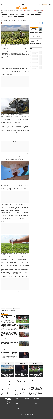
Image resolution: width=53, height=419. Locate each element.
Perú (31, 4)
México (29, 4)
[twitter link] (8, 403)
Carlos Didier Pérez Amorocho (11, 10)
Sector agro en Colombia (4, 310)
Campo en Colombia (9, 308)
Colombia (23, 4)
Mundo (39, 4)
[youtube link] (6, 404)
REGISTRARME (44, 4)
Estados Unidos (19, 4)
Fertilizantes (3, 308)
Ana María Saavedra (4, 10)
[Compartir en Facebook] (20, 48)
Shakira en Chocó (17, 10)
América (17, 399)
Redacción (26, 399)
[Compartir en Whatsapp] (18, 48)
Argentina (14, 4)
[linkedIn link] (9, 404)
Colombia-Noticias (12, 310)
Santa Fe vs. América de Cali (27, 10)
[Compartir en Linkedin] (24, 48)
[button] (1, 4)
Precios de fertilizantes (16, 308)
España (26, 4)
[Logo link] (22, 8)
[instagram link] (9, 403)
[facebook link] (6, 403)
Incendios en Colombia (38, 10)
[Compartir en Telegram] (25, 48)
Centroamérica (35, 4)
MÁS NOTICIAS (14, 360)
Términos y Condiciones (46, 399)
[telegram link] (8, 404)
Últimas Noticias (17, 409)
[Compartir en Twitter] (22, 48)
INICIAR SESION (50, 4)
